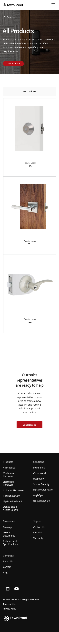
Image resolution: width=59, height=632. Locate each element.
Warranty (38, 538)
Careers (7, 566)
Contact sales (13, 63)
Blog (5, 572)
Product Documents (9, 534)
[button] (52, 5)
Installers (38, 532)
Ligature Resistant (12, 501)
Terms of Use (9, 604)
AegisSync (38, 495)
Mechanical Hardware (9, 475)
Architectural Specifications (10, 542)
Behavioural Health (43, 489)
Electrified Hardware (8, 483)
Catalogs (7, 527)
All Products (9, 467)
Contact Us (39, 527)
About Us (8, 561)
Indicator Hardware (13, 490)
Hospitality (38, 478)
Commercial (39, 473)
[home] (13, 5)
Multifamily (39, 467)
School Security (41, 484)
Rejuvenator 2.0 (11, 495)
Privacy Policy (9, 609)
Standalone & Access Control (11, 508)
